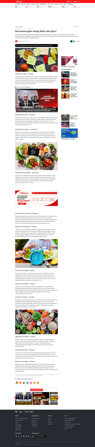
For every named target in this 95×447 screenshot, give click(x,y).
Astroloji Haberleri (66, 69)
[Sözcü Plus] (31, 411)
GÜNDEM (28, 4)
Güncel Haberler (35, 415)
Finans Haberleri (18, 424)
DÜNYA (37, 4)
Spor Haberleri (34, 422)
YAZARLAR (23, 4)
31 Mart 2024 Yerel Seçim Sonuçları (21, 418)
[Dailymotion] (26, 436)
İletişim (49, 418)
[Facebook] (19, 436)
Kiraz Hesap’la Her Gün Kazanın (68, 139)
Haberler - (17, 26)
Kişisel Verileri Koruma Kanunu (70, 418)
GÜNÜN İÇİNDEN (43, 4)
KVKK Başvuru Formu (68, 427)
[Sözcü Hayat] (26, 411)
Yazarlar (16, 422)
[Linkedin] (29, 436)
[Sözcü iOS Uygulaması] (35, 436)
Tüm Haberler (34, 425)
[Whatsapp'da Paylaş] (74, 41)
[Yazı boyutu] (79, 41)
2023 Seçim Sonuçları (19, 420)
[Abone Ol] (77, 27)
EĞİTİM (64, 4)
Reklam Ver (50, 422)
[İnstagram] (16, 436)
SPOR (49, 4)
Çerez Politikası (67, 422)
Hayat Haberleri (18, 427)
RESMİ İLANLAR (70, 4)
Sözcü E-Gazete (34, 424)
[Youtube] (24, 436)
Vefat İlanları (50, 424)
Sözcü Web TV (34, 420)
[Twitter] (21, 436)
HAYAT (52, 4)
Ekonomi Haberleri (18, 425)
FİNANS (60, 4)
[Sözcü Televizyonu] (16, 411)
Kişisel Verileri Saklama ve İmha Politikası (72, 424)
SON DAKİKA (17, 4)
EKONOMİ (33, 4)
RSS (65, 429)
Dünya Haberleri (18, 429)
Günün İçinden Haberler (36, 418)
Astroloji (20, 26)
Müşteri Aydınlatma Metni (69, 420)
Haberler (17, 415)
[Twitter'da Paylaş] (71, 41)
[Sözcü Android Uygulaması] (42, 436)
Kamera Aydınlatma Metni (69, 425)
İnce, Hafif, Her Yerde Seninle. (68, 66)
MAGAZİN (56, 4)
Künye (49, 420)
